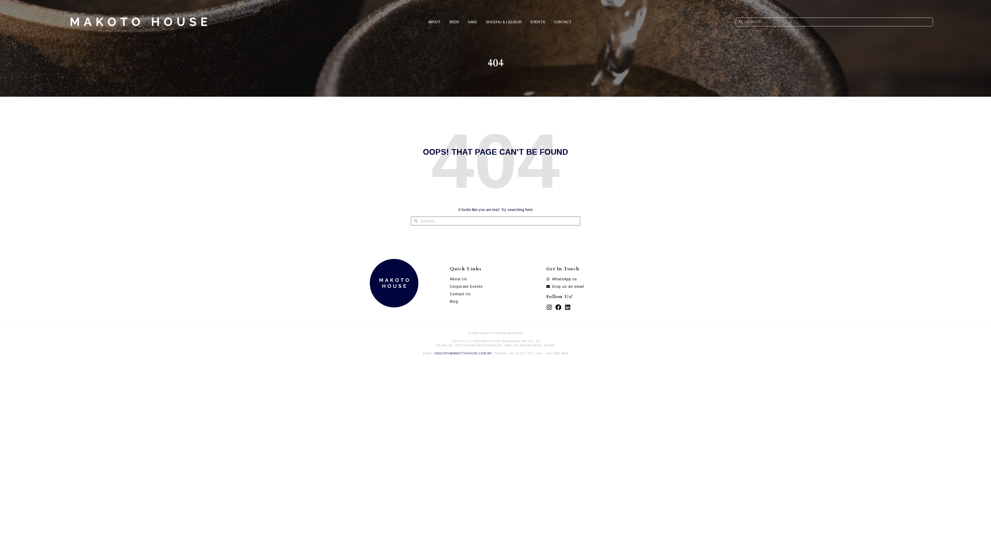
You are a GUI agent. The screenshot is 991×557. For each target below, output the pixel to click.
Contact (563, 22)
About (434, 22)
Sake (472, 22)
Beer (454, 22)
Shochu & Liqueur (504, 22)
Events (538, 22)
